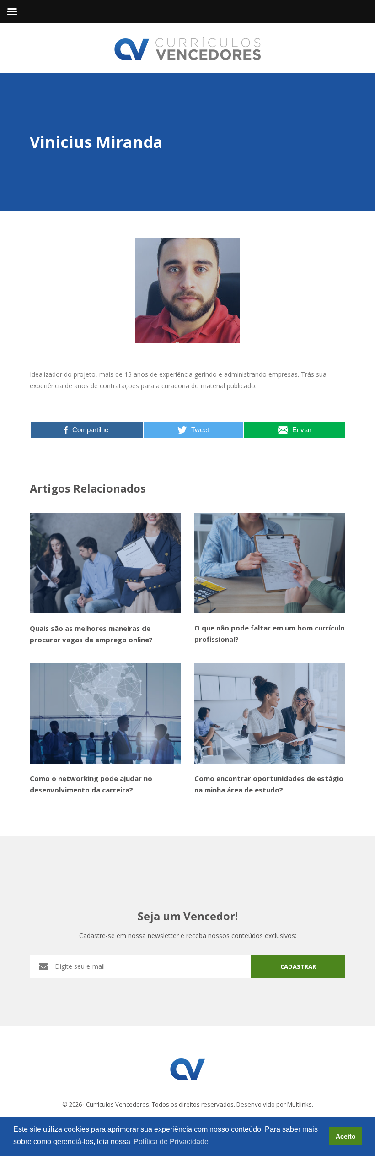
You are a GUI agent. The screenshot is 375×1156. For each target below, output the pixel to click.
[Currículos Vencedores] (187, 47)
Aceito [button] (346, 1136)
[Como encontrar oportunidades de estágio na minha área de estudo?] (269, 713)
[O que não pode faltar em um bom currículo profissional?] (269, 563)
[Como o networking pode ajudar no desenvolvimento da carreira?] (105, 713)
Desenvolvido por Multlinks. (274, 1104)
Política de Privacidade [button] (171, 1141)
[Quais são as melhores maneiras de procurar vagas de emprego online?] (105, 563)
